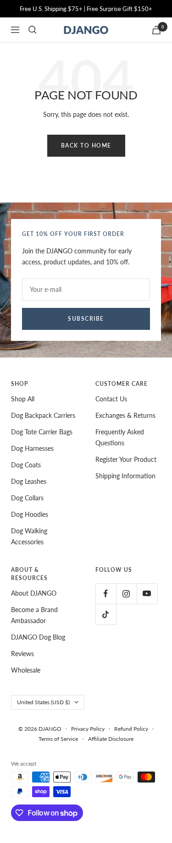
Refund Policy (131, 728)
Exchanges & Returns (125, 415)
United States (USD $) (43, 702)
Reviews (22, 653)
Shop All (22, 399)
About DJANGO (33, 593)
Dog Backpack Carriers (43, 415)
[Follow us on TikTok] (105, 614)
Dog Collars (27, 498)
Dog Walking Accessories (29, 536)
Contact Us (111, 399)
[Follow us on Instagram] (126, 593)
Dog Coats (26, 465)
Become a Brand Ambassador (34, 615)
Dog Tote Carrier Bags (41, 432)
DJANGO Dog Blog (38, 637)
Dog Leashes (28, 481)
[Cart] (156, 30)
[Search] (32, 30)
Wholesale (25, 670)
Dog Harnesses (32, 448)
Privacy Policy (88, 728)
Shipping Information (125, 476)
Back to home (86, 145)
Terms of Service (58, 738)
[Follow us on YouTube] (147, 593)
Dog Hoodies (29, 514)
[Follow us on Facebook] (105, 593)
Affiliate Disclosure (110, 738)
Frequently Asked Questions (119, 437)
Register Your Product (125, 459)
